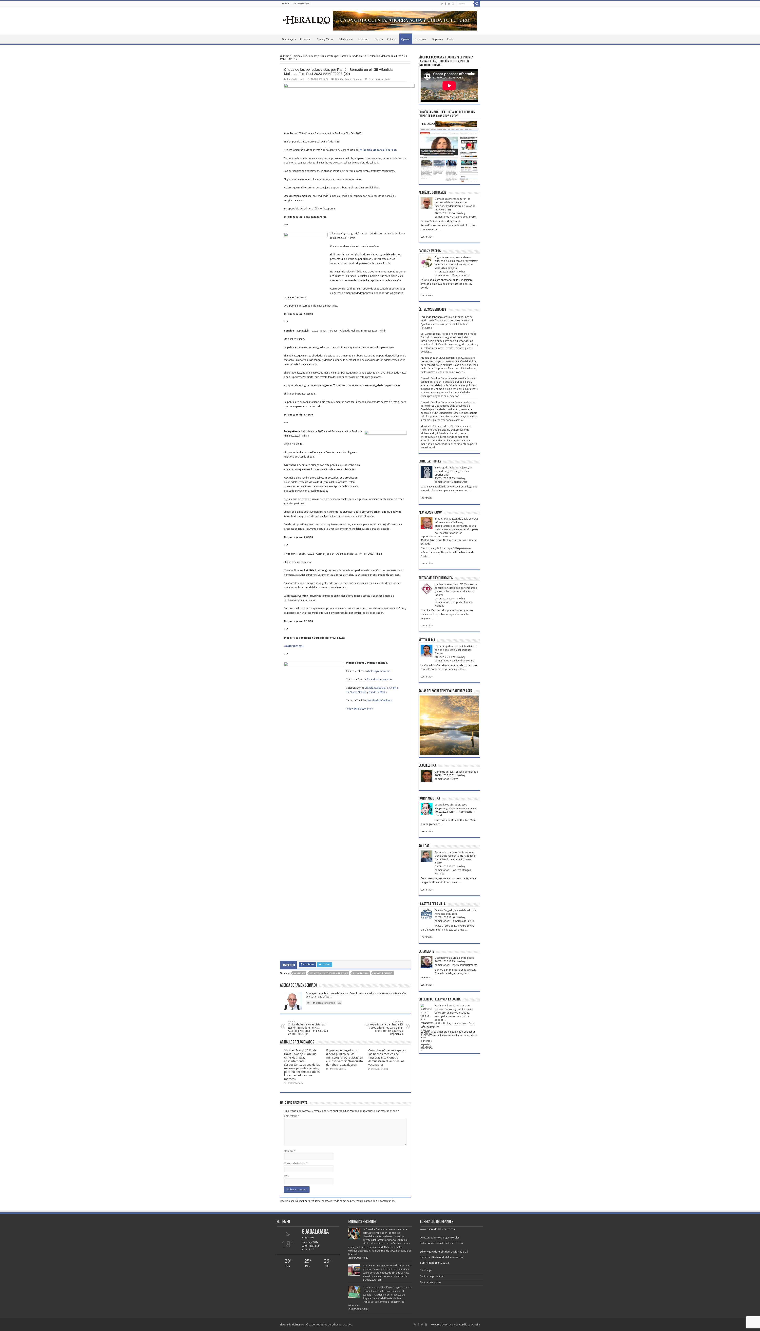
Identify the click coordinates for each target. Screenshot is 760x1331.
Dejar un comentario (379, 79)
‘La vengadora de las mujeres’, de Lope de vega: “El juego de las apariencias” (453, 471)
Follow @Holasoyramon (359, 708)
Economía (420, 39)
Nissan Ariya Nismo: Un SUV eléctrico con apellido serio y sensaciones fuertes (455, 650)
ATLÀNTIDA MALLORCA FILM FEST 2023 (329, 973)
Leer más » (427, 236)
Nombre (289, 1150)
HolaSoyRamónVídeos (380, 700)
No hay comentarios (454, 540)
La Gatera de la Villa (463, 920)
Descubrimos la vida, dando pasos (454, 957)
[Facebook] (445, 3)
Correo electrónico (295, 1163)
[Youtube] (453, 3)
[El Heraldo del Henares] (307, 20)
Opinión (405, 39)
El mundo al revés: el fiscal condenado (456, 771)
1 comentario (464, 811)
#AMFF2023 (299, 973)
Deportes (437, 39)
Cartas (450, 39)
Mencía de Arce (460, 275)
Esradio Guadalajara (376, 687)
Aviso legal (426, 1270)
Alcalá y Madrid (325, 39)
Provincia (305, 39)
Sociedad (363, 39)
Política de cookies (430, 1282)
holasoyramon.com (379, 671)
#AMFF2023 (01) (293, 646)
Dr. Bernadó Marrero (464, 216)
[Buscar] (477, 4)
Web (286, 1175)
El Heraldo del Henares (379, 679)
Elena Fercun (360, 973)
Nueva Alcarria (358, 692)
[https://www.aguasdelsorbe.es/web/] (405, 20)
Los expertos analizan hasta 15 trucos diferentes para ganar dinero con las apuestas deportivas (384, 1028)
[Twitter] (449, 3)
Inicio (285, 55)
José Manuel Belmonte (464, 964)
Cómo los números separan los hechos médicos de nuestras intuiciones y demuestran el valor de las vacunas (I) (387, 1057)
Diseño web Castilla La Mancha (462, 1324)
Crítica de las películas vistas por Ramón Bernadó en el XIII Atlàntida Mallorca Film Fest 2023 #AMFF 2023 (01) (308, 1028)
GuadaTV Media (378, 692)
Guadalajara (289, 39)
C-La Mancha (346, 39)
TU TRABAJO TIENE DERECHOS (436, 578)
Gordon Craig (459, 481)
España (379, 39)
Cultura (391, 39)
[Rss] (442, 3)
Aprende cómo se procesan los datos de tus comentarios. (362, 1200)
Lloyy (455, 778)
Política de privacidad (432, 1276)
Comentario (291, 1115)
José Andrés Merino (463, 660)
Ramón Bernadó (295, 79)
